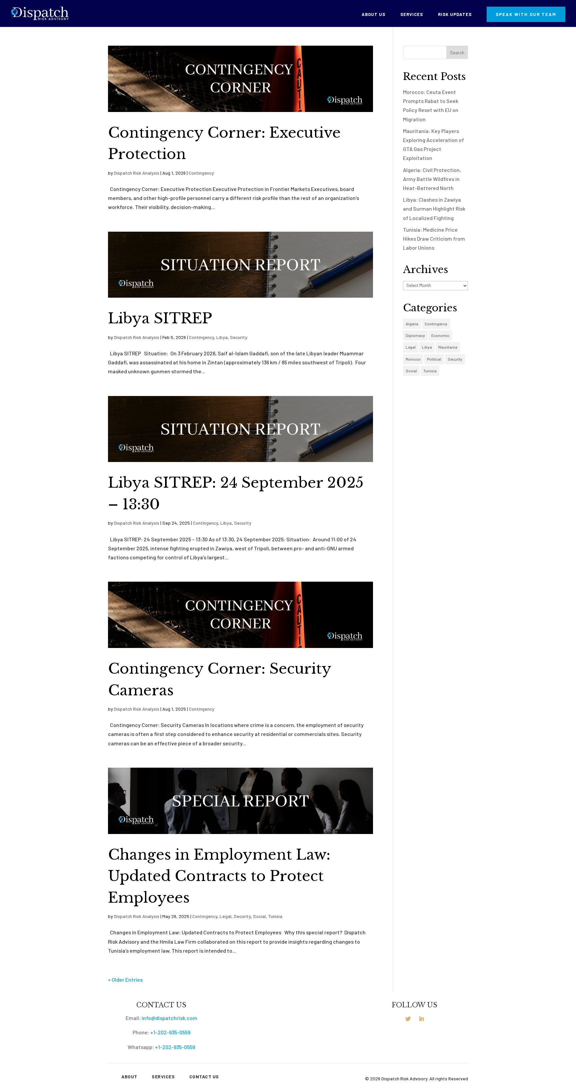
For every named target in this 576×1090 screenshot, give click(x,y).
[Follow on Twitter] (408, 1018)
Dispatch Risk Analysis (136, 173)
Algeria (412, 323)
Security (238, 337)
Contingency (201, 173)
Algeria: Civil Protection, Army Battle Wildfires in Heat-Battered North (432, 179)
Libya (222, 337)
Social (259, 916)
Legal (225, 916)
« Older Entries (125, 979)
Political (434, 359)
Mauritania (447, 347)
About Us (373, 14)
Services (411, 14)
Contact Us (204, 1076)
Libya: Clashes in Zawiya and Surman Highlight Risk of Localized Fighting (434, 208)
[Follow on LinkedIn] (421, 1018)
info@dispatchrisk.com (169, 1018)
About (129, 1076)
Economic (440, 335)
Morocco (413, 359)
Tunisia (275, 916)
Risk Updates (455, 14)
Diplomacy (415, 335)
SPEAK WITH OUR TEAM (526, 14)
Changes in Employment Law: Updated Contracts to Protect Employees (219, 876)
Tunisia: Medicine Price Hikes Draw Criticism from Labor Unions (434, 238)
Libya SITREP (160, 318)
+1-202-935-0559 (170, 1032)
